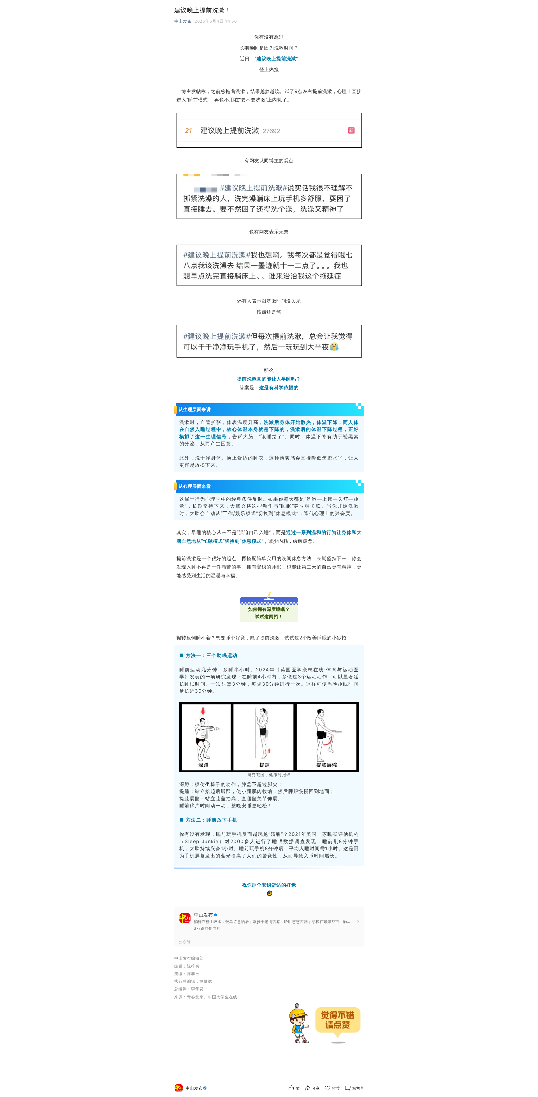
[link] (196, 1088)
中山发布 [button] (183, 21)
